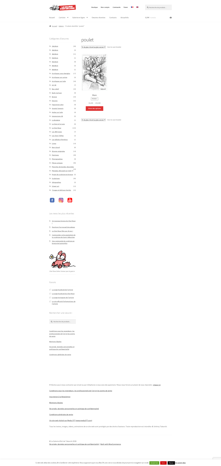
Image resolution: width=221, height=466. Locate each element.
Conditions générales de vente (60, 355)
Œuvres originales (58, 151)
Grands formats (57, 108)
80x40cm (55, 66)
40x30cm (55, 54)
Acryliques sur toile (59, 81)
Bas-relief (55, 89)
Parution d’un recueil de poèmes (63, 227)
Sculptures (56, 178)
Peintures (55, 155)
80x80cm (55, 70)
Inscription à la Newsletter (59, 397)
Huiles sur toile (57, 112)
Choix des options (94, 108)
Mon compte (105, 7)
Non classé (56, 147)
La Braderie (56, 120)
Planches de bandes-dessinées (63, 167)
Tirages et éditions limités (61, 190)
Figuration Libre (57, 105)
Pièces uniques (57, 163)
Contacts (113, 17)
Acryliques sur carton (59, 77)
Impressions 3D (57, 116)
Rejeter (163, 463)
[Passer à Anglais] (137, 7)
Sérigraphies (56, 182)
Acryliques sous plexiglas (61, 73)
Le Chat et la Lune (58, 124)
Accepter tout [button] (154, 463)
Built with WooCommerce (110, 444)
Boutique (95, 7)
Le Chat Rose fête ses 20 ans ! (62, 231)
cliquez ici (157, 385)
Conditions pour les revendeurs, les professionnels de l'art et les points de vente (62, 333)
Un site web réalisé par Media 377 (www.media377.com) (70, 420)
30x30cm (55, 50)
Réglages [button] (171, 463)
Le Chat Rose (56, 128)
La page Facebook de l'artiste (62, 290)
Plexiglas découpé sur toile (61, 171)
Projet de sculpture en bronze (62, 174)
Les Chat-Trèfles (58, 136)
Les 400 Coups (57, 132)
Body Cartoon (57, 93)
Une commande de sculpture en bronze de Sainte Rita (63, 242)
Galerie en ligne (78, 17)
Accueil (52, 17)
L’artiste (62, 17)
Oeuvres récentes (98, 17)
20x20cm (55, 46)
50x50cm (55, 58)
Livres (54, 143)
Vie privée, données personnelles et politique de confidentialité (74, 408)
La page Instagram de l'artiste (63, 298)
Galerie (61, 26)
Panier (126, 7)
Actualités (125, 17)
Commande (117, 7)
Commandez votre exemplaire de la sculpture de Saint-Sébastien (63, 236)
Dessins (55, 101)
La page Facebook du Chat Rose (63, 294)
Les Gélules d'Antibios (60, 140)
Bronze (54, 97)
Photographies (57, 159)
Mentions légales (55, 342)
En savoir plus (180, 463)
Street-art (55, 186)
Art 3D (54, 85)
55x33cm (55, 62)
